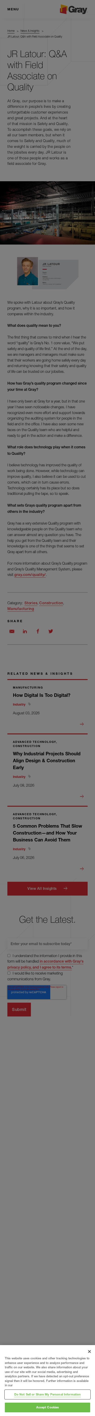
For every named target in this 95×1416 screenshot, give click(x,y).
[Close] (89, 1351)
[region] (47, 1380)
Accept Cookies (47, 1407)
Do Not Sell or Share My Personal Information (47, 1394)
